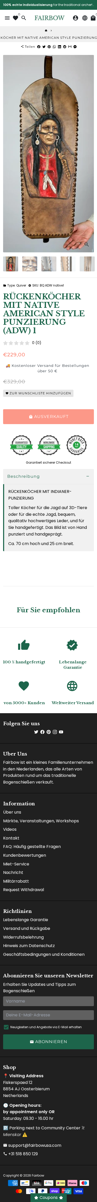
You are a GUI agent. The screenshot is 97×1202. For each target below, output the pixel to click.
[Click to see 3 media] (48, 263)
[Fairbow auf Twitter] (36, 732)
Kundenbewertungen (24, 855)
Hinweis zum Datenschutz (29, 946)
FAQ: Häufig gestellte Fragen (32, 847)
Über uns (12, 812)
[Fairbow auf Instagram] (55, 732)
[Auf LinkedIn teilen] (59, 47)
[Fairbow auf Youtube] (61, 732)
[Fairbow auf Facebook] (42, 732)
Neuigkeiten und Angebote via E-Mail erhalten (46, 1027)
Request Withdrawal (23, 890)
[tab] (48, 476)
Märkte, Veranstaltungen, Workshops (41, 821)
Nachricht (13, 872)
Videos (10, 829)
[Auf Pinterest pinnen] (49, 47)
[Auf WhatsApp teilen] (54, 47)
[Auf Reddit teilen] (64, 47)
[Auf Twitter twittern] (44, 47)
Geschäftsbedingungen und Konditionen (44, 954)
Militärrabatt (16, 881)
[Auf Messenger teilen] (75, 47)
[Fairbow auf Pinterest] (49, 732)
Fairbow (38, 1175)
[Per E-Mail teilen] (69, 47)
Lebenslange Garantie (25, 920)
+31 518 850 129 (20, 1154)
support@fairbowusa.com (32, 1145)
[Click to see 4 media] (68, 263)
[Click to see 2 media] (29, 263)
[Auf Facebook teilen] (38, 47)
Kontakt (11, 838)
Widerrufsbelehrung (23, 937)
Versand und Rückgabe (26, 928)
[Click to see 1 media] (10, 263)
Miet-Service (16, 864)
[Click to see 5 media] (87, 263)
